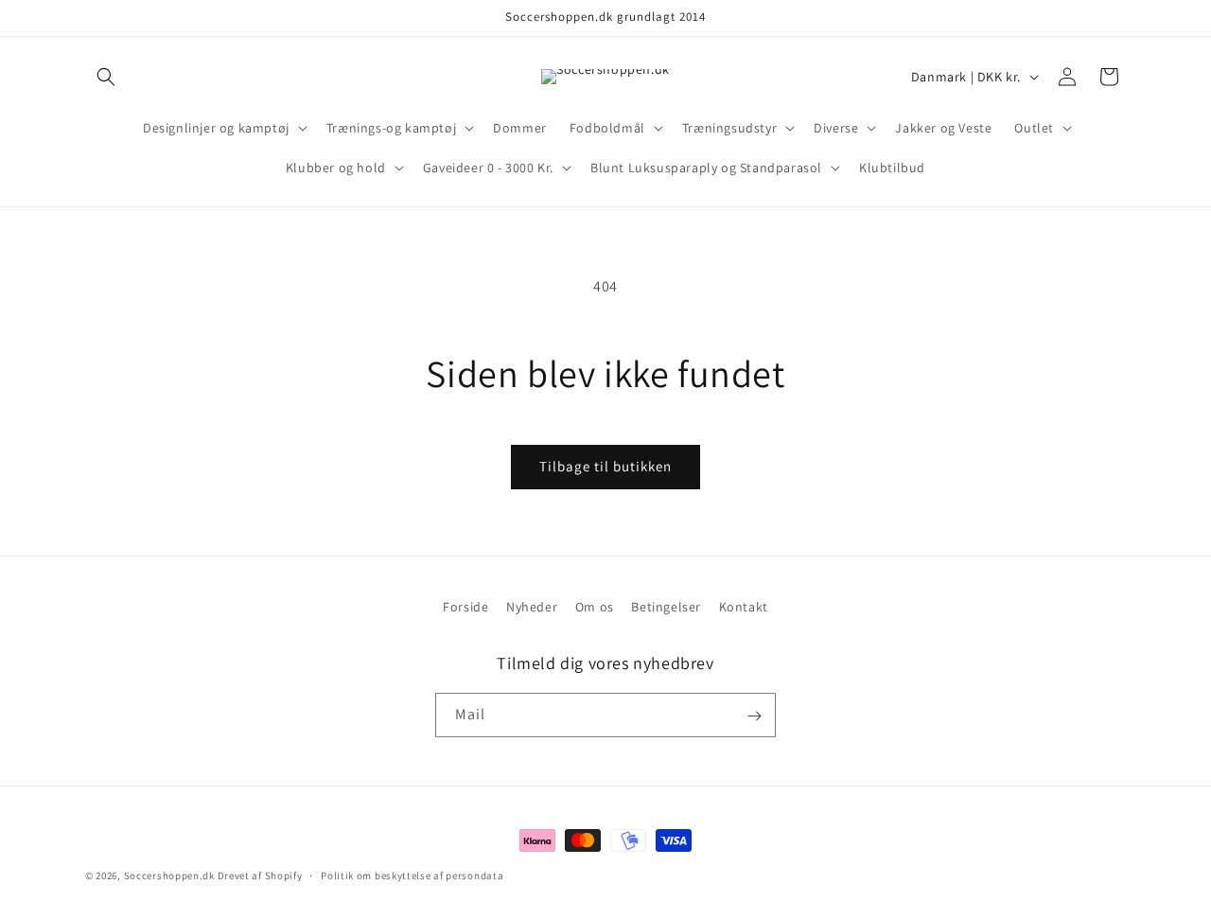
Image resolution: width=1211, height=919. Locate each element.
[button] (106, 76)
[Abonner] (754, 716)
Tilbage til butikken (605, 466)
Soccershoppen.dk (169, 875)
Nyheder (531, 606)
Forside (465, 606)
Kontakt (743, 606)
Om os (594, 606)
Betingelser (666, 606)
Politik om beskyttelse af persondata (412, 874)
